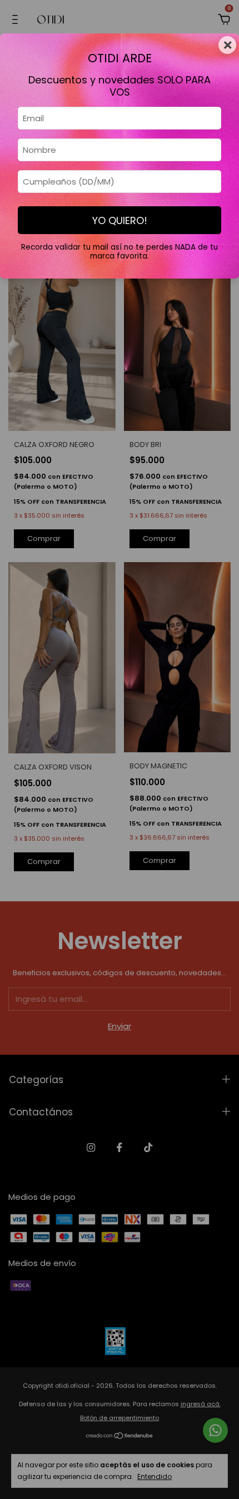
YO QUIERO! (119, 220)
